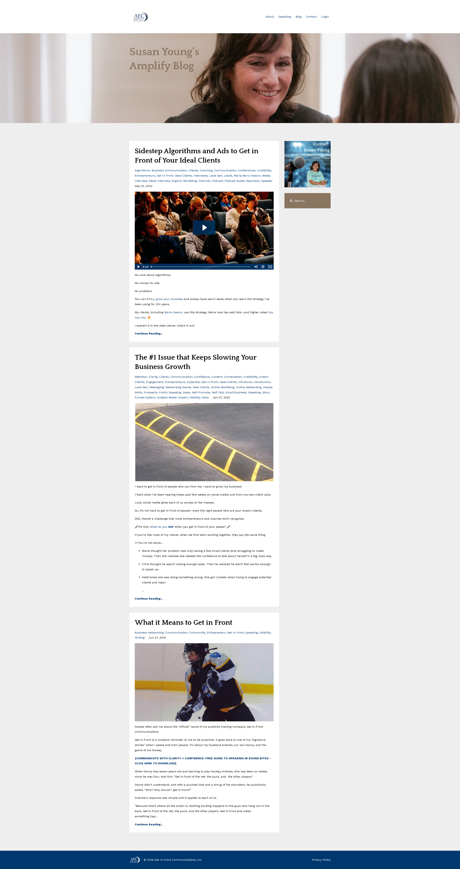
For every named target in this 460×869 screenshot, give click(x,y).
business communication (169, 170)
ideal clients (183, 175)
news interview (159, 180)
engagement (154, 382)
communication (225, 170)
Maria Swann (173, 312)
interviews (201, 175)
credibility (264, 170)
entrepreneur (216, 632)
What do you (162, 526)
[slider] (200, 267)
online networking (249, 387)
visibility (194, 397)
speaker (267, 180)
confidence (202, 376)
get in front (165, 175)
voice (205, 397)
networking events (178, 387)
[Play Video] (138, 267)
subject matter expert (172, 397)
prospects (150, 392)
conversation (233, 376)
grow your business (169, 299)
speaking (254, 392)
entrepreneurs (145, 175)
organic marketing (184, 180)
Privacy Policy (321, 859)
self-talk (218, 392)
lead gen (215, 175)
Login (325, 16)
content (216, 376)
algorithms (142, 170)
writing (140, 637)
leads (228, 175)
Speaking (285, 16)
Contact (311, 16)
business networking (149, 632)
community (197, 632)
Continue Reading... (149, 333)
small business (236, 392)
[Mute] (255, 267)
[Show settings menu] (263, 267)
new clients (201, 387)
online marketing (222, 387)
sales (186, 392)
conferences (247, 170)
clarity (153, 376)
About (270, 16)
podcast (217, 180)
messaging (157, 387)
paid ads (204, 180)
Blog (299, 16)
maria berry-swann (247, 175)
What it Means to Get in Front (183, 623)
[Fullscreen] (270, 267)
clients (193, 170)
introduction (262, 382)
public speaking (170, 392)
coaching (206, 170)
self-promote (201, 392)
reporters (253, 180)
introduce (245, 382)
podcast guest (235, 180)
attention (141, 376)
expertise (193, 382)
